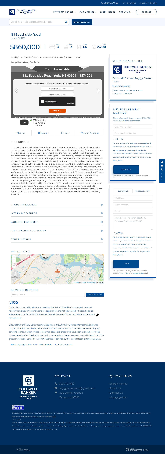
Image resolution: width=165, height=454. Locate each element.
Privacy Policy (15, 317)
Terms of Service (138, 273)
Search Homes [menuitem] (118, 383)
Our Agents (127, 93)
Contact (146, 12)
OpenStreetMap (88, 282)
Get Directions (95, 294)
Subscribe (126, 169)
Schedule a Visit (142, 191)
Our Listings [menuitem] (86, 12)
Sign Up (153, 3)
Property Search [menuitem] (63, 12)
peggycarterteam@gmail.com (77, 388)
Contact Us (117, 93)
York (35, 344)
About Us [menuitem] (124, 12)
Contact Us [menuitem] (116, 392)
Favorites (130, 3)
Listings (21, 344)
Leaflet (76, 282)
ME (29, 344)
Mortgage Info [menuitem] (118, 397)
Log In (144, 3)
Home (13, 344)
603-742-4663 (122, 86)
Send (126, 264)
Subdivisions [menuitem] (107, 12)
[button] (66, 22)
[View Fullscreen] (14, 266)
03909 (48, 344)
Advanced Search (83, 22)
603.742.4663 (110, 3)
